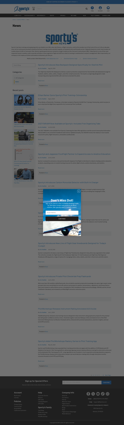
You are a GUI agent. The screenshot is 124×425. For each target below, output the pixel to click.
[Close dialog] (78, 191)
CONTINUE (62, 219)
